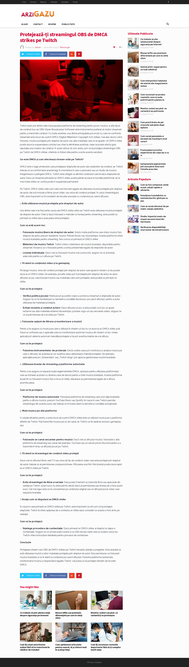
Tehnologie (65, 47)
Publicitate (68, 24)
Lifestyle (53, 2)
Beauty (43, 2)
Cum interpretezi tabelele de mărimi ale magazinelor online (154, 83)
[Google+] (72, 54)
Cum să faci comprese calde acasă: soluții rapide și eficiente (154, 187)
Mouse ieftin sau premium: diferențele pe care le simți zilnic (68, 615)
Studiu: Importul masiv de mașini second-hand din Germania (153, 219)
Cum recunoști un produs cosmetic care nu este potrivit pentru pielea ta (152, 97)
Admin (38, 47)
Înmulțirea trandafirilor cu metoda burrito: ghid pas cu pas (154, 198)
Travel (75, 2)
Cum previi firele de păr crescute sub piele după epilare (152, 125)
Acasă (24, 24)
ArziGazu (98, 662)
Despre (52, 24)
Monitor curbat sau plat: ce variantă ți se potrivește (104, 614)
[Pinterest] (79, 54)
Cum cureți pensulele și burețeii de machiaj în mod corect (153, 139)
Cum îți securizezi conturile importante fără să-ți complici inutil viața (106, 647)
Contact (38, 24)
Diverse (33, 2)
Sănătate (64, 2)
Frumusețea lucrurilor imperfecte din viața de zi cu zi (154, 152)
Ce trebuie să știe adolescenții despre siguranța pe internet (35, 614)
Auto (24, 2)
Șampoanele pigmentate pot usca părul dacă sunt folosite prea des (153, 166)
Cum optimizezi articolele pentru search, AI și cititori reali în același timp (71, 647)
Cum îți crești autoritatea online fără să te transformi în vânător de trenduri (35, 647)
